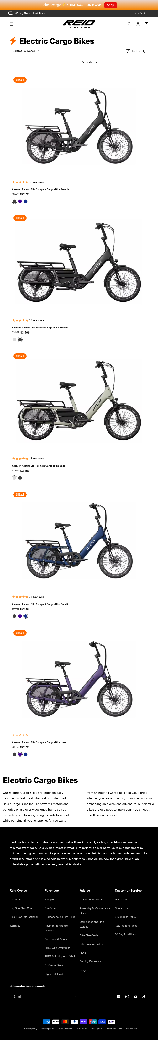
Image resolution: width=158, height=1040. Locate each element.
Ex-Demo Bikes (54, 965)
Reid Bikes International (24, 917)
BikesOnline (131, 1028)
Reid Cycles (96, 1028)
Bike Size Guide (89, 935)
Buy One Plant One (21, 908)
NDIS (83, 952)
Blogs (83, 970)
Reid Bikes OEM (114, 1028)
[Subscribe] (74, 996)
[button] (11, 24)
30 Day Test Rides (125, 934)
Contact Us (121, 908)
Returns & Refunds (126, 926)
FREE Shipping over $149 (60, 956)
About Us (15, 899)
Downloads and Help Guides (92, 924)
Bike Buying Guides (91, 944)
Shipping (50, 899)
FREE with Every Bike (57, 948)
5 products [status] (89, 61)
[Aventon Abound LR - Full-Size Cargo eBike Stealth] (79, 264)
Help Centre (140, 13)
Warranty (15, 926)
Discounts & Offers (56, 939)
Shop (110, 5)
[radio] (14, 201)
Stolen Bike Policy (125, 917)
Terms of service (65, 1028)
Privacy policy (47, 1028)
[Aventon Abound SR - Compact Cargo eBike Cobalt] (79, 540)
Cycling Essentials (90, 961)
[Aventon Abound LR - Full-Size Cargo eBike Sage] (79, 402)
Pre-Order (51, 908)
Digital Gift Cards (54, 974)
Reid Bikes (82, 1028)
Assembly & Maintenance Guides (95, 910)
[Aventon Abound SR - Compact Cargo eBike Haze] (79, 678)
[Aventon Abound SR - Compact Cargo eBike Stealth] (79, 125)
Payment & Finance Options (56, 928)
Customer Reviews (91, 899)
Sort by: (24, 51)
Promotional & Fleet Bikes (60, 917)
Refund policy (30, 1028)
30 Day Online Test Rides (30, 13)
